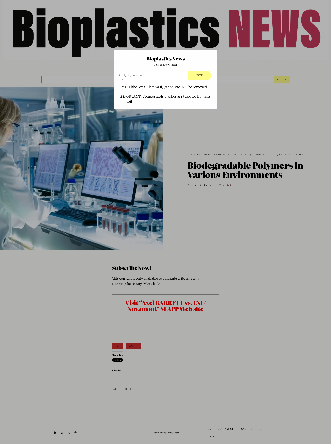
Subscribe (199, 75)
